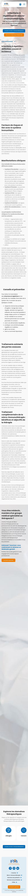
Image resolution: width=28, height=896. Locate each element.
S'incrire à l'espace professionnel (14, 35)
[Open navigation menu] (24, 4)
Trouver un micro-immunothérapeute (14, 31)
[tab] (8, 41)
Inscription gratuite (8, 560)
